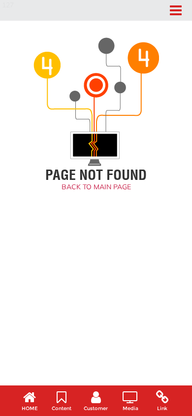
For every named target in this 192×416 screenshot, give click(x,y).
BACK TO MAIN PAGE (96, 186)
